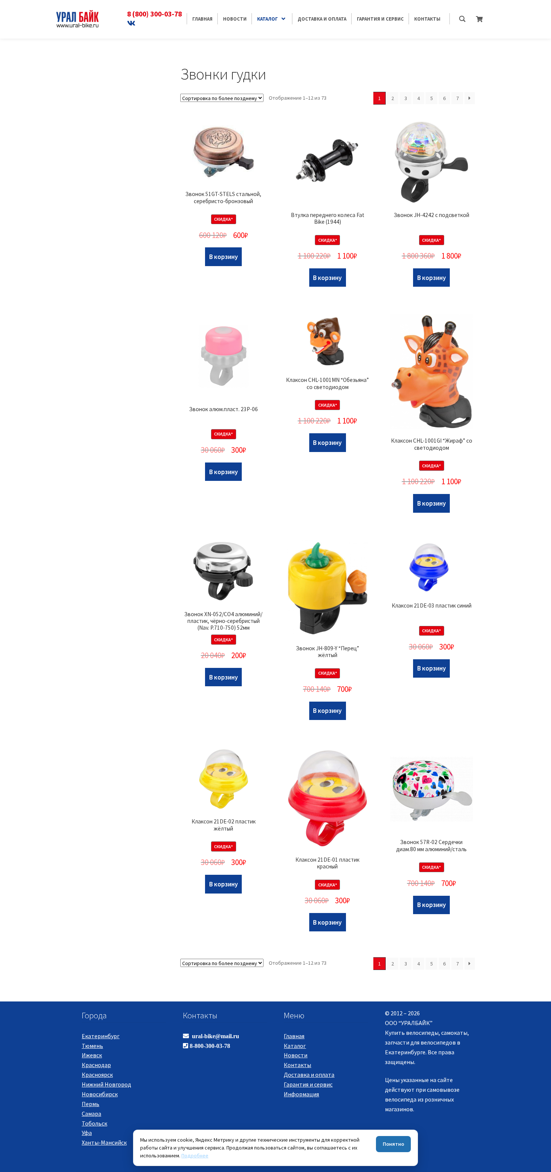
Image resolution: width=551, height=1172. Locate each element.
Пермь (90, 1104)
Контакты (297, 1065)
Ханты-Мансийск (104, 1142)
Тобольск (94, 1123)
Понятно (393, 1144)
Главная (294, 1036)
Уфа (87, 1132)
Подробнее (194, 1155)
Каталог (295, 1045)
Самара (91, 1113)
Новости (295, 1055)
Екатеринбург (101, 1036)
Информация (301, 1094)
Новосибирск (100, 1094)
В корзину (223, 257)
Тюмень (92, 1045)
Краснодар (96, 1065)
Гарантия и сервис (308, 1084)
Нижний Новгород (106, 1084)
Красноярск (97, 1074)
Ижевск (92, 1055)
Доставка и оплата (309, 1074)
